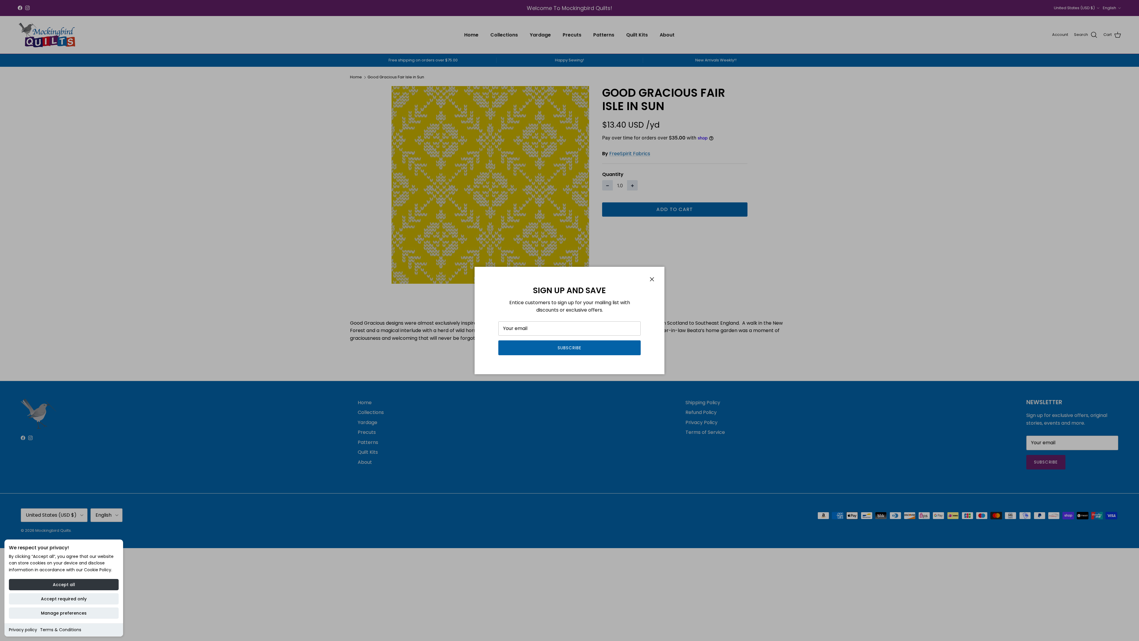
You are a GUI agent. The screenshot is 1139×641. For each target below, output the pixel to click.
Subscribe (569, 348)
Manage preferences (64, 613)
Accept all (64, 585)
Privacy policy (23, 630)
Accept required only (64, 599)
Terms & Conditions (60, 630)
